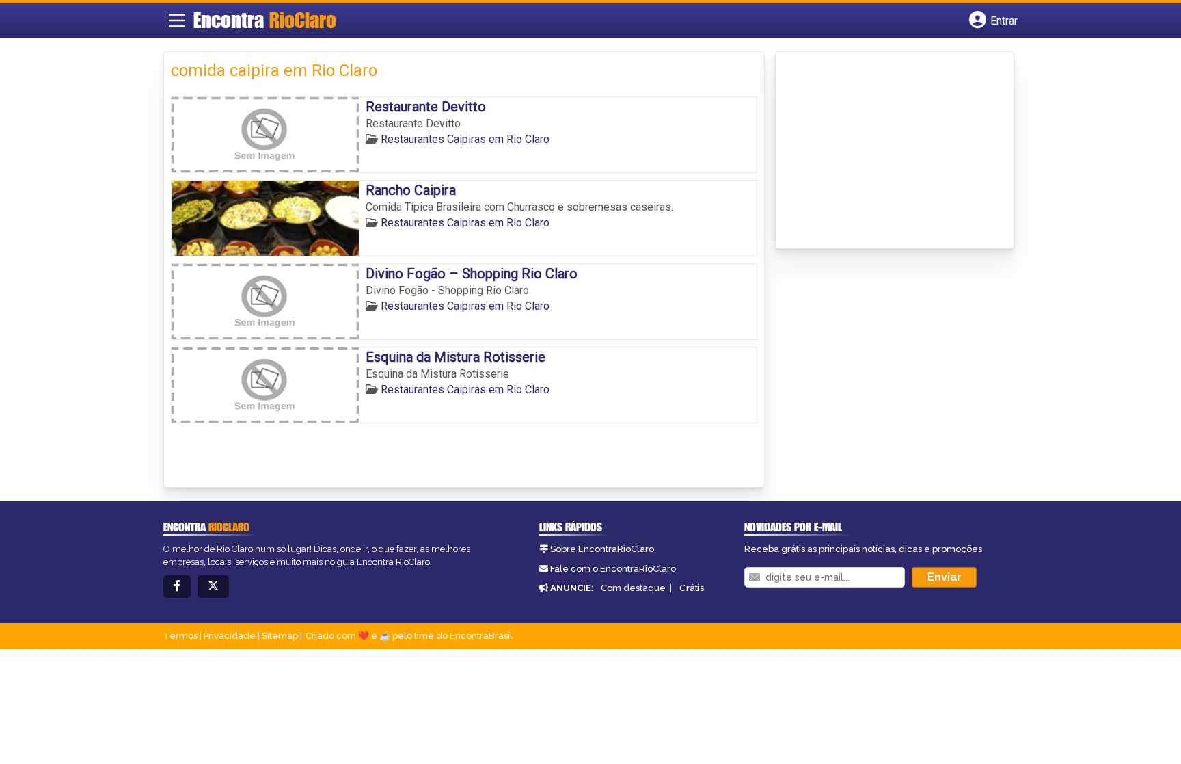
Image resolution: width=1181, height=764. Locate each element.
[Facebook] (177, 586)
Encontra (264, 20)
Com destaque (633, 588)
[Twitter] (213, 586)
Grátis (691, 588)
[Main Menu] (177, 20)
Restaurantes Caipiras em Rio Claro (465, 139)
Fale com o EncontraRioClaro (613, 569)
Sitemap (280, 636)
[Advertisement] (885, 151)
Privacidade (230, 636)
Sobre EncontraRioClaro (602, 549)
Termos (180, 636)
